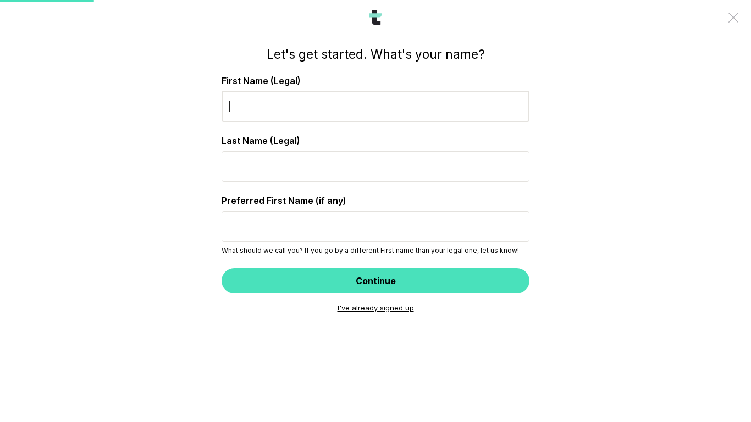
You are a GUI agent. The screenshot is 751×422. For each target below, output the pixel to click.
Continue (376, 280)
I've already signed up (376, 307)
